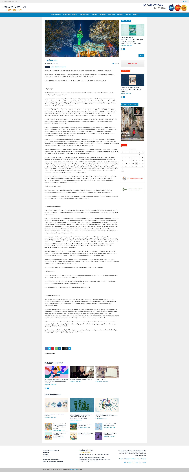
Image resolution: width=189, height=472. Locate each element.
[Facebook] (180, 1)
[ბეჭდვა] (66, 348)
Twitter (136, 462)
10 (122, 160)
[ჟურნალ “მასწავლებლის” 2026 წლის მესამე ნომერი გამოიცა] (132, 80)
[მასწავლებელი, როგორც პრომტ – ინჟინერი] (56, 405)
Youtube (144, 462)
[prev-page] (45, 388)
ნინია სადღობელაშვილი (58, 67)
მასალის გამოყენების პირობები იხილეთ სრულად (132, 459)
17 (122, 163)
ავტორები (46, 454)
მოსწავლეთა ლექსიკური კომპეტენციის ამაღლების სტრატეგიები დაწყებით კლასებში (56, 381)
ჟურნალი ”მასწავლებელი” (51, 450)
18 (126, 163)
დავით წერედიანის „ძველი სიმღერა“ (81, 379)
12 (129, 160)
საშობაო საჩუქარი (100, 379)
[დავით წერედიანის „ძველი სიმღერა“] (82, 372)
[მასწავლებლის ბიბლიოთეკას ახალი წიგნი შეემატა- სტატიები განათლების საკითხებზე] (132, 30)
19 (129, 163)
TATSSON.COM (74, 469)
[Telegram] (69, 348)
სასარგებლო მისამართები (51, 459)
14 (136, 160)
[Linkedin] (59, 348)
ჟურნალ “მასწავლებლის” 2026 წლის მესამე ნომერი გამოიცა (131, 89)
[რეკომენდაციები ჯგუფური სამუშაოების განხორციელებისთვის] (48, 436)
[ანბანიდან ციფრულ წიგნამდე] (73, 436)
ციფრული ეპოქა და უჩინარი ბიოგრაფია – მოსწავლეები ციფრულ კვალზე (106, 415)
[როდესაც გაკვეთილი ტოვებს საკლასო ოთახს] (73, 426)
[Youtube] (186, 1)
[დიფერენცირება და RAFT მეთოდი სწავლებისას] (98, 426)
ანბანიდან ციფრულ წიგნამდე (85, 433)
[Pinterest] (52, 348)
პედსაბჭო (46, 452)
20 (133, 163)
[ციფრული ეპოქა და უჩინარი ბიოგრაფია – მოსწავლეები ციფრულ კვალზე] (107, 405)
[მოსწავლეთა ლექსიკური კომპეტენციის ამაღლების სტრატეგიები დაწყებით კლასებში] (56, 372)
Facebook (129, 462)
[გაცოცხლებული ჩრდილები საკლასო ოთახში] (98, 436)
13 (133, 160)
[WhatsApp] (56, 348)
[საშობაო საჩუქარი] (107, 372)
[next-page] (48, 388)
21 (136, 163)
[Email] (63, 348)
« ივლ (122, 171)
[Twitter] (183, 1)
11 (126, 160)
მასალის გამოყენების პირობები (53, 461)
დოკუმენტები (47, 457)
